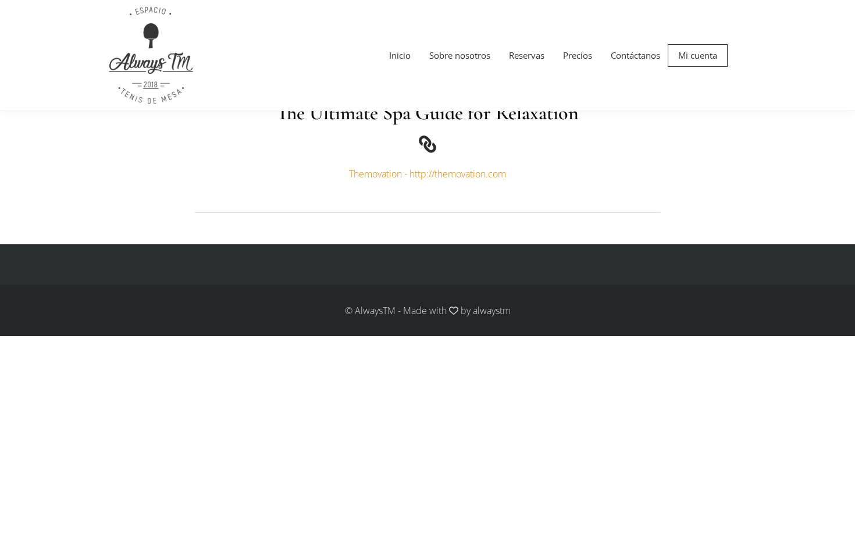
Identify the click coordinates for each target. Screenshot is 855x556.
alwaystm (492, 310)
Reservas (526, 55)
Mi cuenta (697, 55)
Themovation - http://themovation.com (427, 173)
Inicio (400, 55)
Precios (577, 55)
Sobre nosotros (459, 55)
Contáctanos (635, 55)
